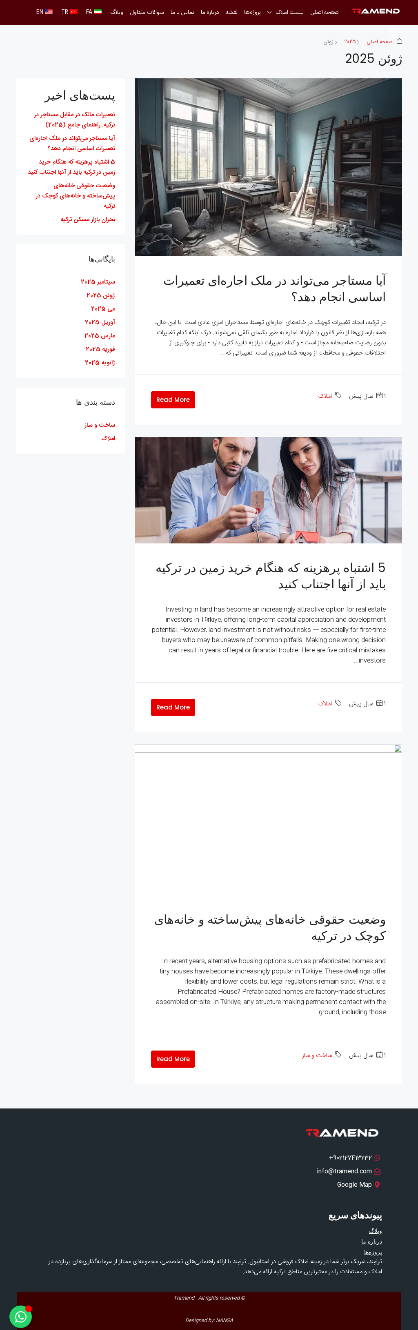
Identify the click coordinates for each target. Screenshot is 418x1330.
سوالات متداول (147, 12)
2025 (350, 42)
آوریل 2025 (100, 322)
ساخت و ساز (317, 1056)
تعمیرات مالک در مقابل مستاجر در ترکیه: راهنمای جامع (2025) (74, 120)
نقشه (232, 12)
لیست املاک (290, 12)
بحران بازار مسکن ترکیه (87, 220)
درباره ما (210, 12)
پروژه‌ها (252, 12)
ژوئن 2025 (101, 295)
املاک (325, 396)
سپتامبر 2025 (98, 282)
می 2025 (103, 309)
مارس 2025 (99, 336)
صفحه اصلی (324, 12)
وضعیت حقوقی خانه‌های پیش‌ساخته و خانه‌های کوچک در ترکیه (270, 927)
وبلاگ (116, 12)
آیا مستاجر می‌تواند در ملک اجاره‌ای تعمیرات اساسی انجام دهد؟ (274, 289)
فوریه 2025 (100, 349)
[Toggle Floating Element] (20, 1317)
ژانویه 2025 (100, 363)
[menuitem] (393, 33)
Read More (173, 399)
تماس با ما (182, 12)
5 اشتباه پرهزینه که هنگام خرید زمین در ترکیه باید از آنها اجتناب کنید (271, 576)
